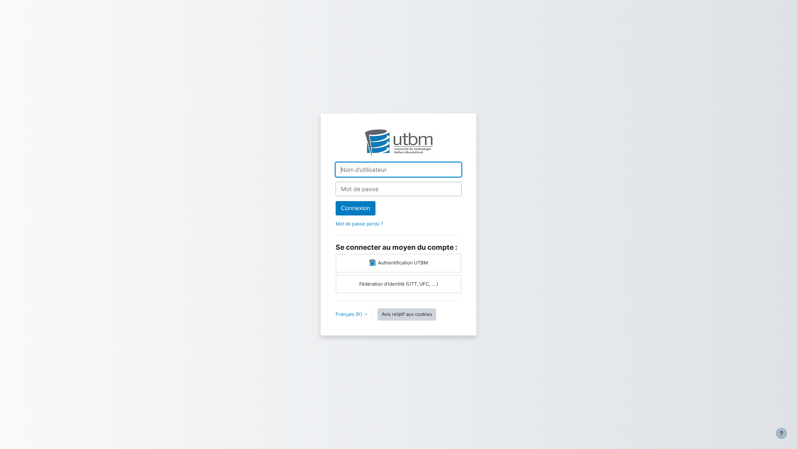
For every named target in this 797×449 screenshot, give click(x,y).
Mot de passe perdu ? (359, 224)
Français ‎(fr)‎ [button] (349, 314)
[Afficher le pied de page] (781, 433)
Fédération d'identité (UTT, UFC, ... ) (398, 284)
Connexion (355, 208)
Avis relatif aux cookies (407, 314)
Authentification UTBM (402, 263)
